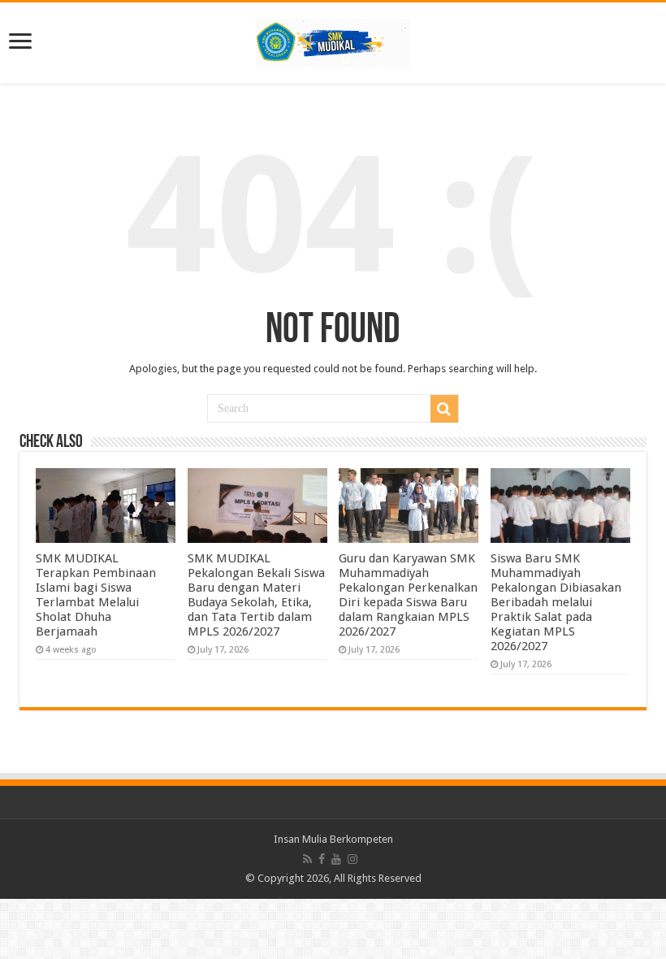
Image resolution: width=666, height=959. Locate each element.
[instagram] (352, 859)
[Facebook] (322, 859)
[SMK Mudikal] (333, 39)
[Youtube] (336, 859)
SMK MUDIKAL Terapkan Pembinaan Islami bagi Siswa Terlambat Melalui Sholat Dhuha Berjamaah (96, 595)
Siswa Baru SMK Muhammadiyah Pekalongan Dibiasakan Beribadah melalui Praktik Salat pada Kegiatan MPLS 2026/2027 (556, 602)
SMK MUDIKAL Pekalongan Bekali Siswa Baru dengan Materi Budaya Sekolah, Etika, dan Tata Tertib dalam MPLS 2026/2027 (256, 595)
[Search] (444, 409)
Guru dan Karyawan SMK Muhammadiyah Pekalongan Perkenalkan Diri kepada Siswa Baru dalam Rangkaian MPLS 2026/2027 (408, 595)
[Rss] (307, 859)
